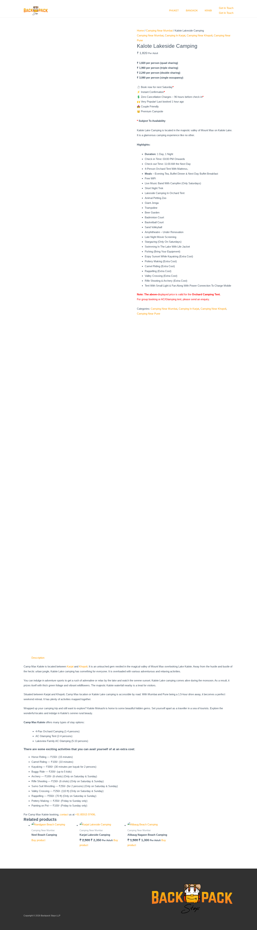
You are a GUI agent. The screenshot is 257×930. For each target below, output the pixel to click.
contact (64, 814)
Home (140, 30)
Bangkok (192, 10)
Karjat (70, 666)
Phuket (174, 10)
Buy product (38, 840)
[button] (226, 8)
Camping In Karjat (175, 35)
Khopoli (83, 666)
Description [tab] (37, 657)
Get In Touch (226, 12)
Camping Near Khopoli (199, 35)
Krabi (208, 10)
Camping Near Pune (148, 313)
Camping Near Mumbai (159, 30)
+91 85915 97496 (85, 814)
